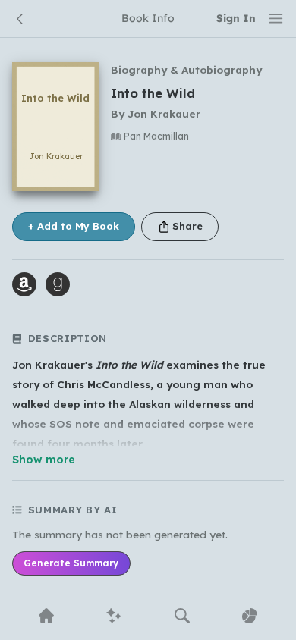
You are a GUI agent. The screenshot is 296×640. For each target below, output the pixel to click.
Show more (43, 459)
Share (187, 226)
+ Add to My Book (73, 226)
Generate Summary (71, 563)
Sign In (236, 17)
